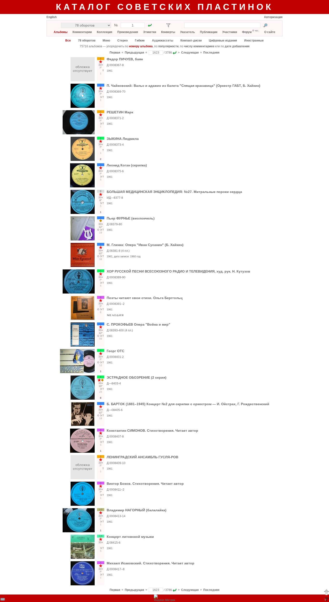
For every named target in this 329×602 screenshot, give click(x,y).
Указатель (187, 32)
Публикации (208, 32)
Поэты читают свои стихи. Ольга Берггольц (145, 298)
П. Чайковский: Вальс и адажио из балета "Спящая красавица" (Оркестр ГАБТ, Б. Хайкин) (183, 86)
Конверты (168, 32)
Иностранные (254, 40)
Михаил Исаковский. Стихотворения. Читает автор (150, 563)
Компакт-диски (191, 40)
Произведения (127, 32)
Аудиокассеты (162, 40)
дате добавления (237, 46)
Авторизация (273, 17)
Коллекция (104, 32)
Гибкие (140, 40)
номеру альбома (141, 46)
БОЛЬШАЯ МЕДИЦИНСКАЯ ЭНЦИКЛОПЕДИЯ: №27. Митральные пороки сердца (174, 192)
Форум (247, 32)
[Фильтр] (168, 25)
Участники (229, 32)
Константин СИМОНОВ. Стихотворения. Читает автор (152, 430)
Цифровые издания (223, 40)
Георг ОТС (115, 351)
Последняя (211, 52)
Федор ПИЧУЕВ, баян (125, 59)
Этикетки (149, 32)
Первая (115, 52)
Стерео (122, 40)
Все (68, 40)
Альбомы (60, 32)
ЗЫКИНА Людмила (123, 139)
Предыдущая (134, 52)
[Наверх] (326, 592)
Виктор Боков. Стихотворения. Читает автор (145, 484)
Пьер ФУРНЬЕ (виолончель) (131, 218)
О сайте (269, 32)
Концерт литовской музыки (130, 537)
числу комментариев (199, 46)
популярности (168, 46)
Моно (106, 40)
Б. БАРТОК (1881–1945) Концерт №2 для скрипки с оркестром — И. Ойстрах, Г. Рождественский (188, 404)
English (51, 17)
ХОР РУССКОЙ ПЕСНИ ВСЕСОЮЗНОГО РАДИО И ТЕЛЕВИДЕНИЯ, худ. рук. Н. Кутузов (178, 271)
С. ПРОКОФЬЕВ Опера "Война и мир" (138, 324)
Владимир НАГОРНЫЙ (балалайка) (136, 510)
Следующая (190, 52)
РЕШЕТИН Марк (120, 112)
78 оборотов (86, 40)
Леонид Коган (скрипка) (127, 165)
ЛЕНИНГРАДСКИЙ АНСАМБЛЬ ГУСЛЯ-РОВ (142, 457)
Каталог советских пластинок (164, 7)
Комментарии (82, 32)
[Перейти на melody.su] (115, 316)
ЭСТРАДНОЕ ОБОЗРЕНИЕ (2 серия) (136, 377)
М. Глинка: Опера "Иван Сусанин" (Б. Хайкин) (145, 245)
